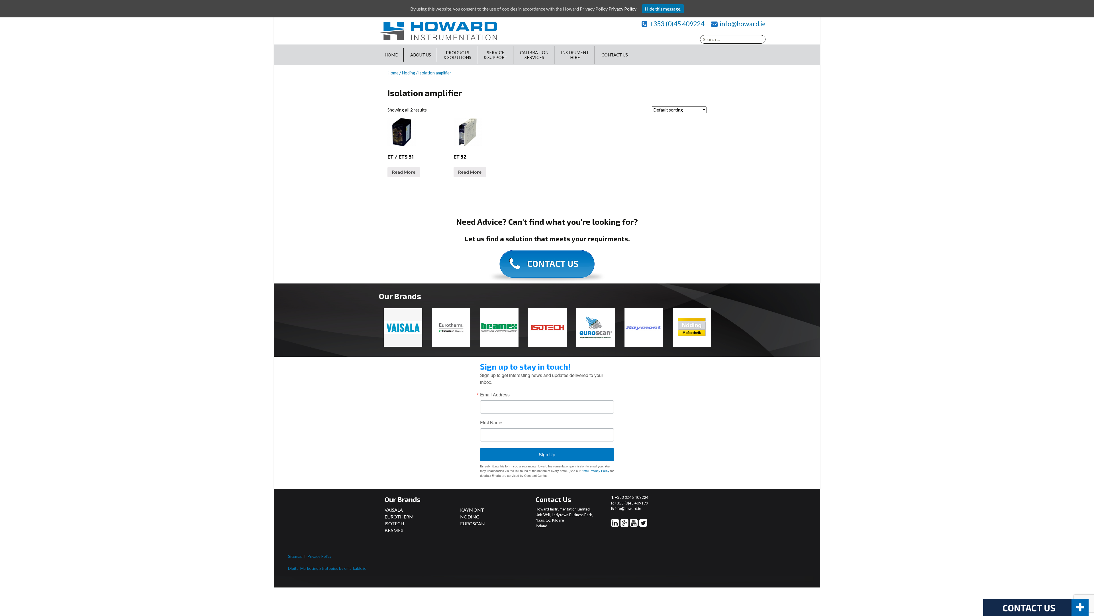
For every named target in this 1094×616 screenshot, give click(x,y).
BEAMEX (394, 530)
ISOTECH (394, 523)
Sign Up (547, 454)
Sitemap (295, 556)
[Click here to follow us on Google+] (624, 524)
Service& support (495, 55)
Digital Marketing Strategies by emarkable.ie (327, 568)
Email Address (495, 394)
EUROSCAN (472, 523)
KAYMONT (472, 509)
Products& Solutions (457, 55)
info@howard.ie (743, 24)
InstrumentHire (575, 55)
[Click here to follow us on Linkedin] (615, 524)
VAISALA (394, 509)
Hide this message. (663, 8)
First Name (491, 422)
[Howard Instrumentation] (439, 30)
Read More (403, 172)
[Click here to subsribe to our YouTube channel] (634, 524)
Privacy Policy (319, 556)
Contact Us (614, 54)
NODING (469, 516)
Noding (408, 72)
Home (391, 54)
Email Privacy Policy (595, 470)
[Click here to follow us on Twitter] (643, 524)
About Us (420, 54)
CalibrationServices (534, 55)
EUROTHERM (399, 516)
